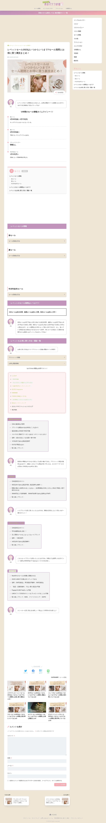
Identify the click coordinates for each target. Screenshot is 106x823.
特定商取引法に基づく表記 (61, 818)
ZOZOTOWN (16, 379)
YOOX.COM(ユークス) (19, 396)
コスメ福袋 (77, 31)
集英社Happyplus (17, 389)
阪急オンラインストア (19, 403)
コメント (11, 735)
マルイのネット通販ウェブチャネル (22, 382)
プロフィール (26, 818)
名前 (9, 758)
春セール (13, 179)
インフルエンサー (48, 8)
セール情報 (37, 8)
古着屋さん (69, 8)
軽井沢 (76, 60)
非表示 (24, 171)
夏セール (13, 181)
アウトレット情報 (14, 357)
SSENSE (15, 393)
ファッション (59, 8)
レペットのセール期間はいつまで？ (20, 187)
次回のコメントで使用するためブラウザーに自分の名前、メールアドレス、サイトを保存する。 (36, 780)
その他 (76, 38)
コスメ (76, 24)
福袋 (75, 57)
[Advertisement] (37, 29)
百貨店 (76, 53)
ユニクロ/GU (78, 46)
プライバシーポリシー (77, 818)
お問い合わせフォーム (47, 818)
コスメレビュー (79, 27)
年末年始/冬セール (16, 183)
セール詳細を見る (14, 241)
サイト (9, 773)
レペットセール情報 (15, 176)
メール (10, 765)
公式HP (14, 376)
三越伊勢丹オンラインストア (21, 386)
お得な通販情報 (14, 363)
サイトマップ (35, 818)
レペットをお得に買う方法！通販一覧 (21, 190)
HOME (54, 815)
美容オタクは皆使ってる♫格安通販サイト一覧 (53, 13)
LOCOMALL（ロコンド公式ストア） (22, 399)
